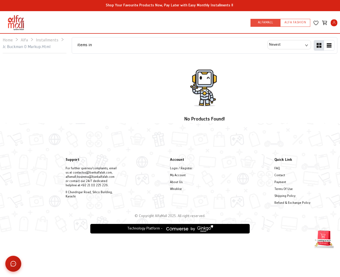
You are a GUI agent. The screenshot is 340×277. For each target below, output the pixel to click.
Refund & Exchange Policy (292, 203)
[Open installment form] (324, 237)
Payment (280, 182)
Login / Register (181, 168)
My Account (178, 175)
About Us (176, 182)
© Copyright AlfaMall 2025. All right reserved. (170, 216)
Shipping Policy (284, 196)
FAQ (277, 168)
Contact (279, 175)
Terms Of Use (283, 189)
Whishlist (176, 189)
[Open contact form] (13, 264)
